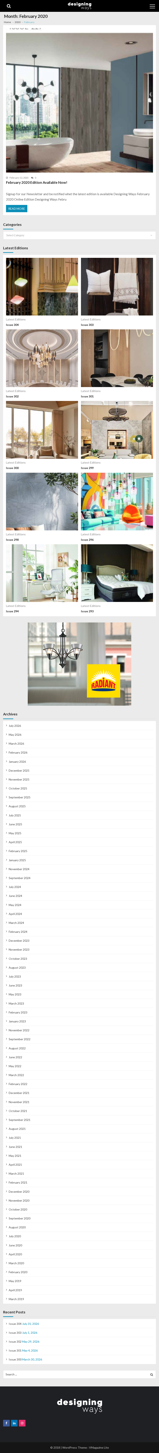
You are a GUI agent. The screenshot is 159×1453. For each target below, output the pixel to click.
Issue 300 (12, 468)
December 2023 (19, 940)
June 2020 (15, 1245)
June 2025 (15, 824)
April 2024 (15, 914)
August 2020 (17, 1227)
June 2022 (15, 1057)
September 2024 (19, 878)
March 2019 (16, 1299)
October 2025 (18, 788)
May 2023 (15, 994)
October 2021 (18, 1111)
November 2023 (19, 949)
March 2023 (16, 1003)
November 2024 (19, 869)
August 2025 (17, 806)
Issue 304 (12, 324)
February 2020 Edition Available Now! (36, 182)
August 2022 (17, 1048)
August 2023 (17, 967)
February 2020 (18, 1272)
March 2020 (16, 1263)
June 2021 (15, 1147)
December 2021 (19, 1093)
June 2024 (15, 896)
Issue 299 (87, 468)
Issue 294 (12, 611)
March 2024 (16, 922)
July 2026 (15, 725)
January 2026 (17, 761)
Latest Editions (16, 319)
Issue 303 (87, 324)
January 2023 (17, 1021)
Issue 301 (87, 396)
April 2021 (15, 1164)
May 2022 (15, 1066)
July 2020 (15, 1236)
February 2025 (18, 851)
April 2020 (15, 1254)
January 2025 (17, 860)
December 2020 (19, 1191)
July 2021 (15, 1137)
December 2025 (19, 770)
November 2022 (19, 1030)
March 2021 (16, 1173)
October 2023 (18, 958)
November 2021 (19, 1102)
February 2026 (18, 752)
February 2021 (18, 1182)
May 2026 (15, 734)
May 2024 (15, 905)
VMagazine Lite (99, 1447)
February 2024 (18, 931)
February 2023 (18, 1012)
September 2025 (19, 797)
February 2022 (18, 1084)
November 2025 (19, 779)
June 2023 (15, 985)
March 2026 (16, 743)
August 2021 (17, 1128)
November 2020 (19, 1200)
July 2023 (15, 976)
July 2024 (15, 887)
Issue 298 (12, 539)
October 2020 (18, 1209)
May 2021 (15, 1155)
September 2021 (19, 1120)
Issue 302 (12, 396)
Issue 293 (87, 611)
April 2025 (15, 842)
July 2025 (15, 815)
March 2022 (16, 1075)
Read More (16, 208)
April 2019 (15, 1290)
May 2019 (15, 1281)
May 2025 (15, 833)
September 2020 (19, 1218)
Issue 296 (87, 539)
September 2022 (19, 1039)
